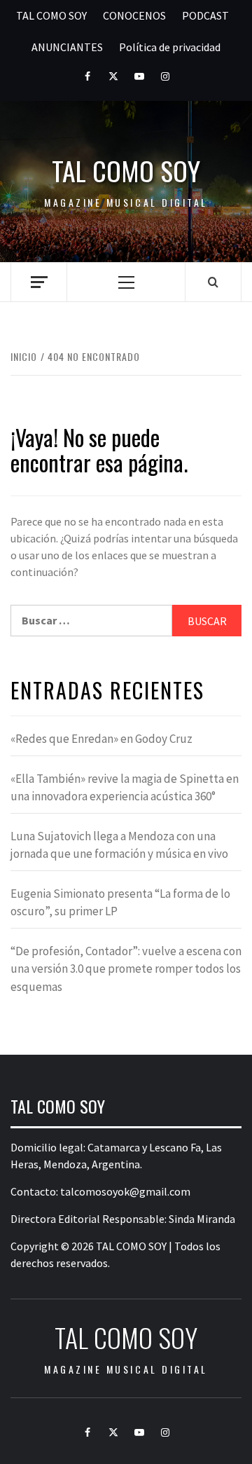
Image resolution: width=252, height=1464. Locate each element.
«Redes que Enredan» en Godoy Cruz (101, 738)
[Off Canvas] (38, 282)
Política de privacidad (169, 47)
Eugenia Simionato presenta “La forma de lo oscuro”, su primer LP (120, 902)
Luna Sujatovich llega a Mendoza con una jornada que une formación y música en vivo (119, 845)
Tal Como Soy (126, 170)
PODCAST (205, 15)
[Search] (213, 281)
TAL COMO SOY (51, 15)
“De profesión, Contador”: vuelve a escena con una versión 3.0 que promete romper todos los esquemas (125, 968)
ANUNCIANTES (67, 47)
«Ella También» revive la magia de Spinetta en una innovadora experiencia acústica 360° (124, 788)
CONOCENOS (134, 15)
